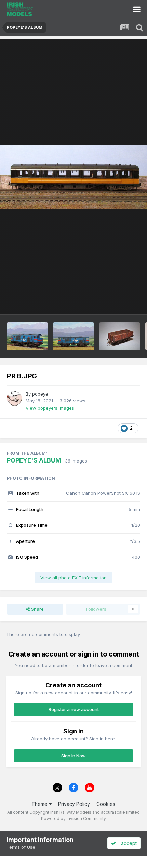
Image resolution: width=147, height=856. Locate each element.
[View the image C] (27, 336)
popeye (40, 394)
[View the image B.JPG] (73, 336)
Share (37, 609)
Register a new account (74, 709)
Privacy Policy (74, 804)
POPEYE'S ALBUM (34, 460)
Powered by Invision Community (73, 818)
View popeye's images (50, 408)
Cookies (105, 804)
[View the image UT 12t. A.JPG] (119, 336)
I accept (126, 843)
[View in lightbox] (73, 176)
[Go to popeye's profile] (14, 398)
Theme (40, 804)
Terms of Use (20, 847)
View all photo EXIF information (73, 577)
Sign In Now (73, 755)
